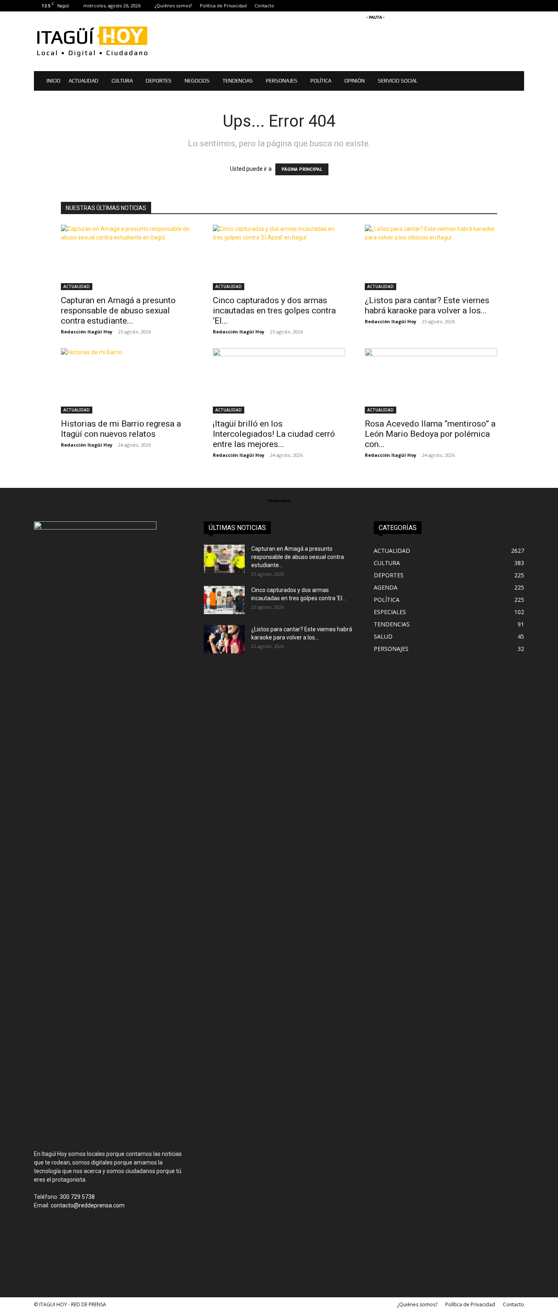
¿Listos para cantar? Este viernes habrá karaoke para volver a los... (427, 305)
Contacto (264, 5)
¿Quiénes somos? (173, 5)
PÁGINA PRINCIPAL (301, 169)
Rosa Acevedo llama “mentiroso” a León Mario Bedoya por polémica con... (430, 434)
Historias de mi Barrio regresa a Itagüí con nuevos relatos (121, 429)
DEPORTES (159, 81)
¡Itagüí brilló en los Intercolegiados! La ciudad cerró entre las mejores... (274, 434)
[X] (504, 5)
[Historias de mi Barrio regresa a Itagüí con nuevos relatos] (127, 380)
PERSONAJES (281, 81)
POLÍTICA (320, 81)
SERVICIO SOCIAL (397, 81)
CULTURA (122, 81)
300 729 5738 (77, 1197)
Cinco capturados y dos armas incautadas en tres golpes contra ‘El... (274, 310)
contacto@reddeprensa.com (88, 1205)
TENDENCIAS (238, 81)
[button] (514, 81)
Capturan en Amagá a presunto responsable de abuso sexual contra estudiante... (118, 310)
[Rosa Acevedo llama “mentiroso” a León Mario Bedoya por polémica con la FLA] (431, 380)
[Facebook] (477, 5)
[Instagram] (491, 5)
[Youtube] (518, 5)
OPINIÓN (354, 81)
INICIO (53, 81)
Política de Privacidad (223, 5)
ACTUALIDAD (83, 81)
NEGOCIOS (197, 81)
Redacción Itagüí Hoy (86, 332)
